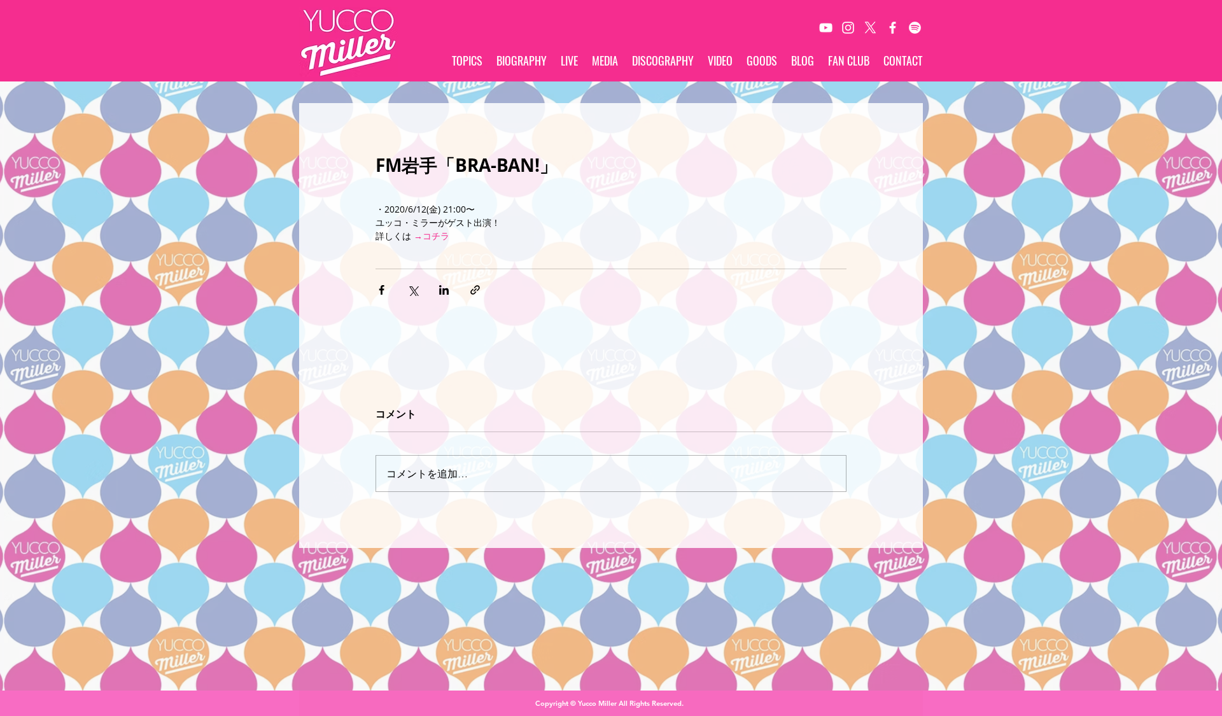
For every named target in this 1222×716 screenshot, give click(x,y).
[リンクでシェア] (475, 290)
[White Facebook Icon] (893, 28)
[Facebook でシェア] (382, 290)
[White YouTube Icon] (826, 28)
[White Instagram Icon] (848, 28)
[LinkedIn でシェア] (444, 290)
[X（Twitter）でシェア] (413, 290)
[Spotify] (915, 28)
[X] (870, 28)
